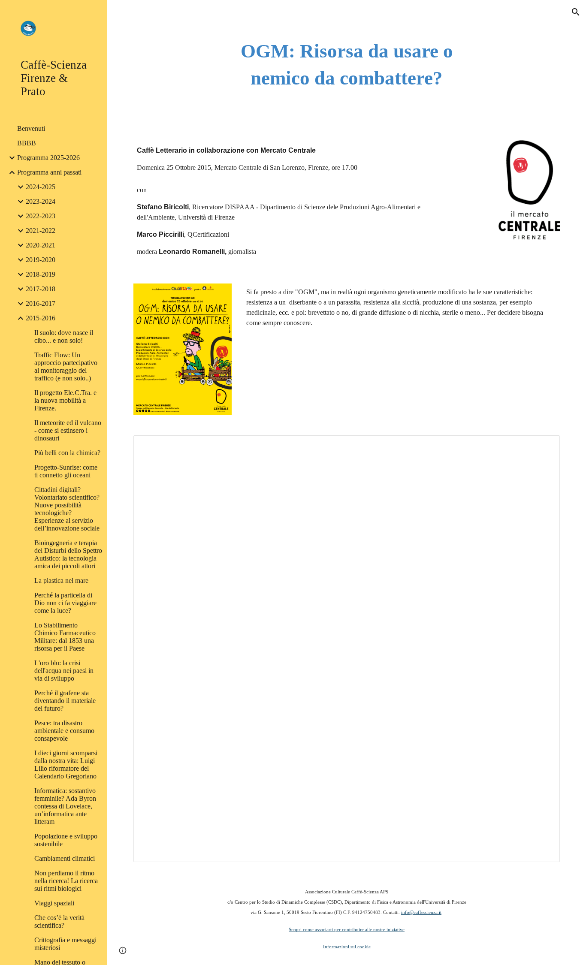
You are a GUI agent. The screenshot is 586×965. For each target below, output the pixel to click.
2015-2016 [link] (40, 318)
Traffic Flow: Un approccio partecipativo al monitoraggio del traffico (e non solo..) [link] (65, 366)
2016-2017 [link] (40, 303)
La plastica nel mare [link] (61, 580)
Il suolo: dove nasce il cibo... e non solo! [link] (63, 336)
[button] (575, 12)
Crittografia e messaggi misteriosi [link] (65, 943)
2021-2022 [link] (40, 230)
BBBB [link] (26, 143)
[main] (346, 64)
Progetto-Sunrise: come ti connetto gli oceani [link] (65, 471)
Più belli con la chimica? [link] (67, 452)
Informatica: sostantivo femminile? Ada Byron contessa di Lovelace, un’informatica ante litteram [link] (65, 806)
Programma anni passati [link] (49, 172)
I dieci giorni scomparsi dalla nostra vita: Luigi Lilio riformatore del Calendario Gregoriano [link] (65, 764)
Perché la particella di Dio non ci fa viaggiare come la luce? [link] (65, 602)
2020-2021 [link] (40, 245)
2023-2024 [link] (40, 201)
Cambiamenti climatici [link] (64, 858)
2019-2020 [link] (40, 259)
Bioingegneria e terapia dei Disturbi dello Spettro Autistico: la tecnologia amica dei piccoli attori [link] (68, 554)
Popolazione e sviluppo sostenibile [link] (65, 839)
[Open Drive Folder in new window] (543, 446)
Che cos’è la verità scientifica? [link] (59, 921)
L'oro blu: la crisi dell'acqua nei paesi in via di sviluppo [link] (64, 670)
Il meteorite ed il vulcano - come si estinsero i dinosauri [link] (67, 430)
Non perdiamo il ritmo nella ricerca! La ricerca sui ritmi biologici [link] (66, 880)
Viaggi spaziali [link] (54, 903)
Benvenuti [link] (31, 128)
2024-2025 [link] (40, 186)
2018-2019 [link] (40, 274)
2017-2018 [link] (40, 289)
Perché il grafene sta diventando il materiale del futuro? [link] (65, 700)
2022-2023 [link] (40, 216)
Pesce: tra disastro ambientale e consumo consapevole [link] (64, 730)
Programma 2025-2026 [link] (48, 157)
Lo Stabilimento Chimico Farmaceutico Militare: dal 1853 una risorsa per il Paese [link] (65, 636)
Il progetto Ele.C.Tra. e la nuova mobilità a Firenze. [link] (65, 400)
